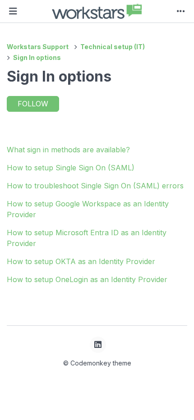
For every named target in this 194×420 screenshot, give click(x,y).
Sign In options (37, 57)
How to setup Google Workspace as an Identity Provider (88, 209)
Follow (33, 103)
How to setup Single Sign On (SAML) (70, 167)
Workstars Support (38, 46)
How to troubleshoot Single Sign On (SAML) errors (95, 185)
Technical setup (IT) (112, 46)
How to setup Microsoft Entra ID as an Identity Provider (86, 238)
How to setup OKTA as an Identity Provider (81, 261)
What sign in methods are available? (68, 149)
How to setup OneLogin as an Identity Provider (87, 279)
